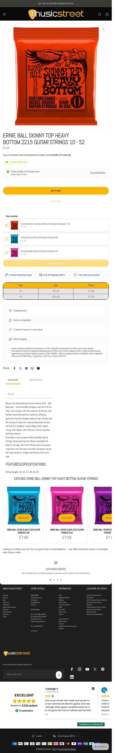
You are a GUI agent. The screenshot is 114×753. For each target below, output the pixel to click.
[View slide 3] (58, 580)
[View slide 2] (54, 580)
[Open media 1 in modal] (103, 29)
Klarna (5, 617)
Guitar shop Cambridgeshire (95, 614)
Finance (61, 624)
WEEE (60, 607)
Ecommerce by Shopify (67, 749)
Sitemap (61, 600)
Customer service (56, 569)
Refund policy (63, 621)
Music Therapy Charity (9, 607)
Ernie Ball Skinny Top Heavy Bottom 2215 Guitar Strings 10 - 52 (45, 223)
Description (13, 379)
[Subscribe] (59, 675)
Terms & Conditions (64, 605)
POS (54, 749)
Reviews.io (6, 614)
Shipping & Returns (64, 598)
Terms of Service (63, 619)
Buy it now (56, 201)
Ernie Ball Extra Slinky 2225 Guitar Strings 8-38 (39, 237)
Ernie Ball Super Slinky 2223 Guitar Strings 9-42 (39, 251)
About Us (5, 595)
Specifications (35, 379)
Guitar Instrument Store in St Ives (96, 607)
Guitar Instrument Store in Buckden (97, 600)
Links (60, 595)
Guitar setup (62, 612)
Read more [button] (107, 714)
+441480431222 (38, 626)
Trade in (61, 614)
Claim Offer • (56, 263)
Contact (5, 598)
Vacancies (62, 609)
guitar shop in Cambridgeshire (52, 549)
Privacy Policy (63, 602)
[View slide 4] (61, 580)
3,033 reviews (30, 705)
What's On (6, 602)
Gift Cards (6, 609)
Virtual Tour (6, 605)
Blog (4, 600)
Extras (11, 394)
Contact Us (34, 631)
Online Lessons (7, 612)
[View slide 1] (50, 580)
